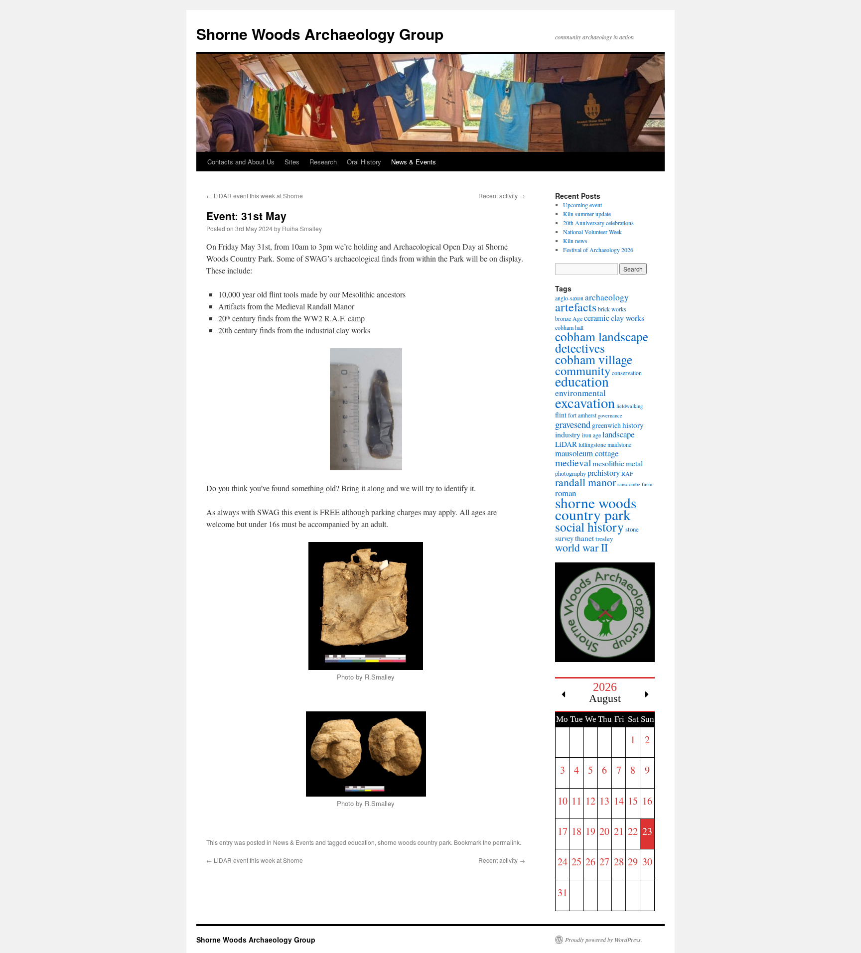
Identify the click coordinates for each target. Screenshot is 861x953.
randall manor (585, 482)
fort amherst (582, 415)
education (361, 842)
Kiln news (575, 241)
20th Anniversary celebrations (598, 223)
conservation (627, 373)
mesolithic (608, 463)
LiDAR (566, 444)
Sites (292, 161)
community (582, 370)
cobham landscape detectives (601, 342)
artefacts (575, 307)
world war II (581, 547)
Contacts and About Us (241, 161)
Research (323, 161)
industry (567, 434)
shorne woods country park (414, 842)
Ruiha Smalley (302, 228)
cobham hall (569, 327)
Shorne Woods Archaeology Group (319, 33)
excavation (585, 402)
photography (570, 473)
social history (589, 526)
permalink (506, 842)
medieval (573, 462)
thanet (584, 538)
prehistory (603, 472)
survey (564, 538)
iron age (591, 435)
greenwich (606, 425)
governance (610, 415)
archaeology (607, 297)
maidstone (619, 444)
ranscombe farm (634, 484)
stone (632, 529)
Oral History (364, 161)
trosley (604, 538)
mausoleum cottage (586, 453)
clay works (627, 317)
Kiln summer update (587, 214)
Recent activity (501, 195)
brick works (612, 309)
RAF (627, 473)
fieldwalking (629, 406)
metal (634, 463)
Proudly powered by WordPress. (603, 940)
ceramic (596, 317)
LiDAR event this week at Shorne (254, 195)
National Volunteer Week (592, 232)
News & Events (413, 161)
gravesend (572, 424)
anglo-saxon (569, 298)
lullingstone (592, 444)
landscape (618, 434)
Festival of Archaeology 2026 (598, 250)
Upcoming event (582, 205)
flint (561, 414)
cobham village (593, 359)
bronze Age (568, 318)
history (633, 425)
